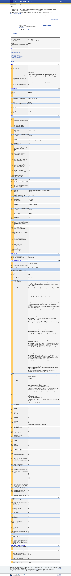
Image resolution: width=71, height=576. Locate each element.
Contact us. (14, 564)
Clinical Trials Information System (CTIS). (16, 13)
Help (60, 1)
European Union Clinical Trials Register (16, 8)
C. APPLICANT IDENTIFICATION (15, 52)
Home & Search (13, 4)
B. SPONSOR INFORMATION (15, 51)
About (32, 4)
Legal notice (59, 568)
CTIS (37, 569)
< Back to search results (13, 33)
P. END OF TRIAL (13, 61)
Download (15, 35)
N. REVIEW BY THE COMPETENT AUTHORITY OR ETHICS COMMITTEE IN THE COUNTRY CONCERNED (25, 60)
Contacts (27, 4)
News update (37, 4)
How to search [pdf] (21, 27)
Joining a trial (20, 4)
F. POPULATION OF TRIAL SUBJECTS (16, 57)
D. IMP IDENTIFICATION (14, 53)
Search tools (26, 29)
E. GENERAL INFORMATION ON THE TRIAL (17, 56)
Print (12, 35)
